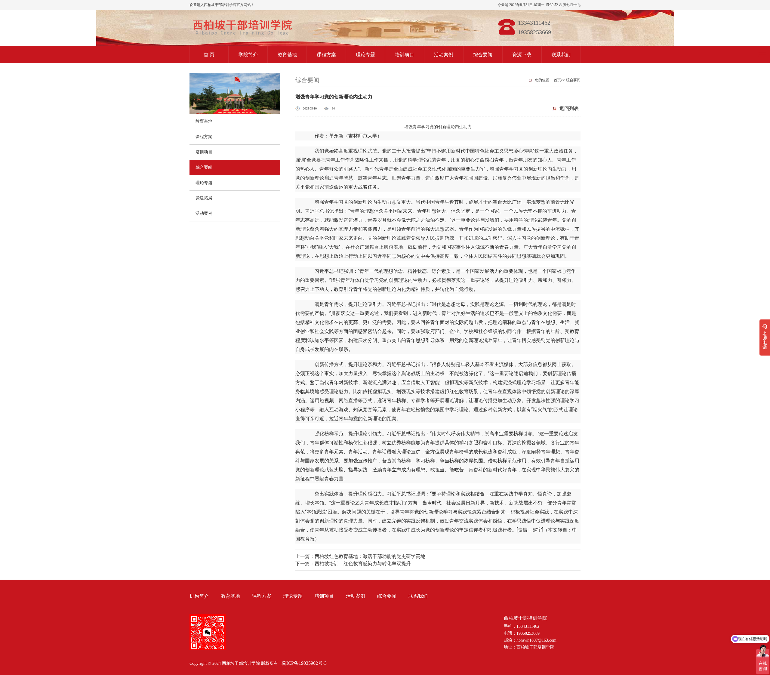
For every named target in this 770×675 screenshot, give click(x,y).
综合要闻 (482, 54)
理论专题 (365, 54)
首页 (557, 80)
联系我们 (561, 54)
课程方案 (326, 54)
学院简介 (248, 54)
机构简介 (199, 596)
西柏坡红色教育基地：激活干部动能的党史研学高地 (370, 556)
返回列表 (569, 108)
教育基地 (287, 54)
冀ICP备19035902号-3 (304, 663)
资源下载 (521, 54)
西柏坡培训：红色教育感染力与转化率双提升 (363, 563)
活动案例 (443, 54)
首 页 (209, 54)
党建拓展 (204, 198)
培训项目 (404, 54)
